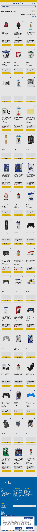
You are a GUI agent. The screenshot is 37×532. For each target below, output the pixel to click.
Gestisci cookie (19, 528)
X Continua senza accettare (29, 518)
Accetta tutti (30, 528)
